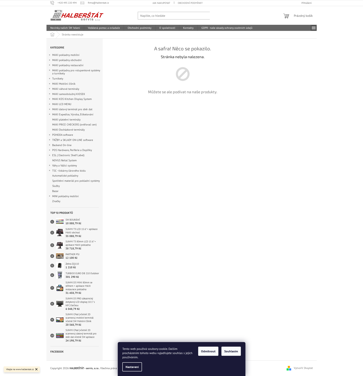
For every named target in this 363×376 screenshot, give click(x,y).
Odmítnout (208, 351)
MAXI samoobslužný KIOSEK (68, 94)
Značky (56, 201)
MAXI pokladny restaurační (67, 65)
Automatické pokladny (65, 175)
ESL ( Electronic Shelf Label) (68, 155)
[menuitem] (65, 28)
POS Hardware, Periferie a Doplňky (72, 150)
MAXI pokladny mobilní (65, 55)
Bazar (55, 191)
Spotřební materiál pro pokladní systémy (76, 180)
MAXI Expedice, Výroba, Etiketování (72, 114)
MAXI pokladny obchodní (67, 60)
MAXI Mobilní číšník (63, 83)
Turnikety (57, 78)
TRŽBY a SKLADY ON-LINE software (72, 140)
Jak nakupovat (161, 3)
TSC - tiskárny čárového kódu (69, 170)
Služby (56, 186)
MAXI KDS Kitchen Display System (72, 99)
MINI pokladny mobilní (65, 196)
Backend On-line (61, 145)
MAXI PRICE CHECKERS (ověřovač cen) (74, 124)
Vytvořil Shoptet (303, 368)
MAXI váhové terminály (65, 89)
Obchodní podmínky (190, 3)
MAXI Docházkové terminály (68, 129)
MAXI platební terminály (66, 119)
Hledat (217, 15)
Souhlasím (231, 351)
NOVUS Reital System (64, 160)
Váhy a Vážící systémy (64, 165)
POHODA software (62, 135)
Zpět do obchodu (182, 105)
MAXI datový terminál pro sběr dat (72, 109)
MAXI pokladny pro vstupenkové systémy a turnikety (76, 72)
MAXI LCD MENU (61, 104)
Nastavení (132, 367)
